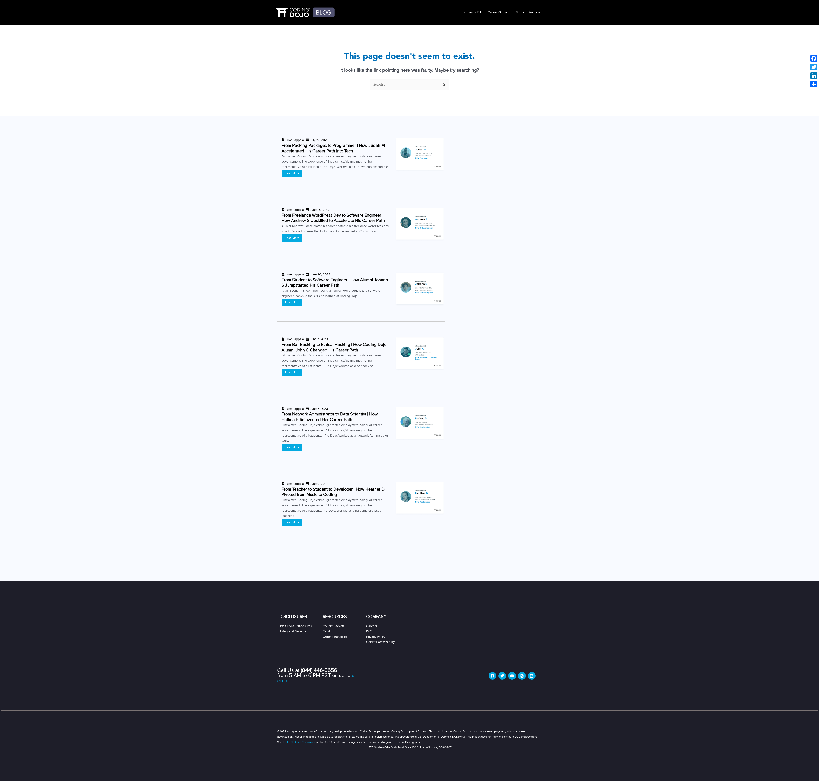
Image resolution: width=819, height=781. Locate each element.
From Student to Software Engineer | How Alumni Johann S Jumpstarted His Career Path (335, 282)
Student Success (528, 12)
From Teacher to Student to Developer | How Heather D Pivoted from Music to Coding (333, 492)
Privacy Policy (375, 637)
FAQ (369, 631)
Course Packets (333, 626)
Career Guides (498, 12)
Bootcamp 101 (470, 12)
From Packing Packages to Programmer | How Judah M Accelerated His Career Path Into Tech (333, 148)
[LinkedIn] (814, 75)
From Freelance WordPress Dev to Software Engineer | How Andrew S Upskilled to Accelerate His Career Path (333, 218)
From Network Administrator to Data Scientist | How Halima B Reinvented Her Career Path (330, 417)
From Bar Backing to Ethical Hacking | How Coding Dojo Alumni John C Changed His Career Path (334, 347)
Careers (371, 626)
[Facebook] (814, 58)
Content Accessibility (380, 642)
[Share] (814, 84)
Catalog (328, 631)
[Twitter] (814, 67)
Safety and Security (292, 631)
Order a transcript (335, 637)
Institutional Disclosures (295, 626)
